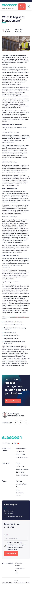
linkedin (15, 443)
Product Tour (20, 466)
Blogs (18, 463)
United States (18, 563)
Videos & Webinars (22, 475)
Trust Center (20, 493)
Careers (18, 496)
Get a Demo (22, 6)
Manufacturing (20, 454)
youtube (18, 443)
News (17, 490)
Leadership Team (21, 484)
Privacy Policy (19, 544)
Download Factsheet (12, 401)
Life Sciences (20, 451)
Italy (16, 570)
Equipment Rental (21, 448)
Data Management (22, 457)
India (16, 573)
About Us (19, 481)
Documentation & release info (13, 516)
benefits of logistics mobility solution (19, 317)
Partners (18, 487)
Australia (17, 565)
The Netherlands (19, 568)
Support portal (8, 511)
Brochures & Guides (22, 469)
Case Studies (20, 472)
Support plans (8, 514)
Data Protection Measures (16, 582)
